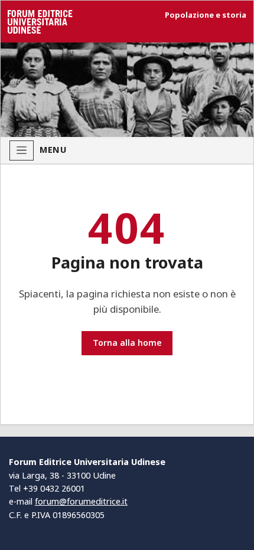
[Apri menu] (21, 150)
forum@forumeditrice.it (81, 501)
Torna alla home (127, 342)
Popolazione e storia (205, 15)
